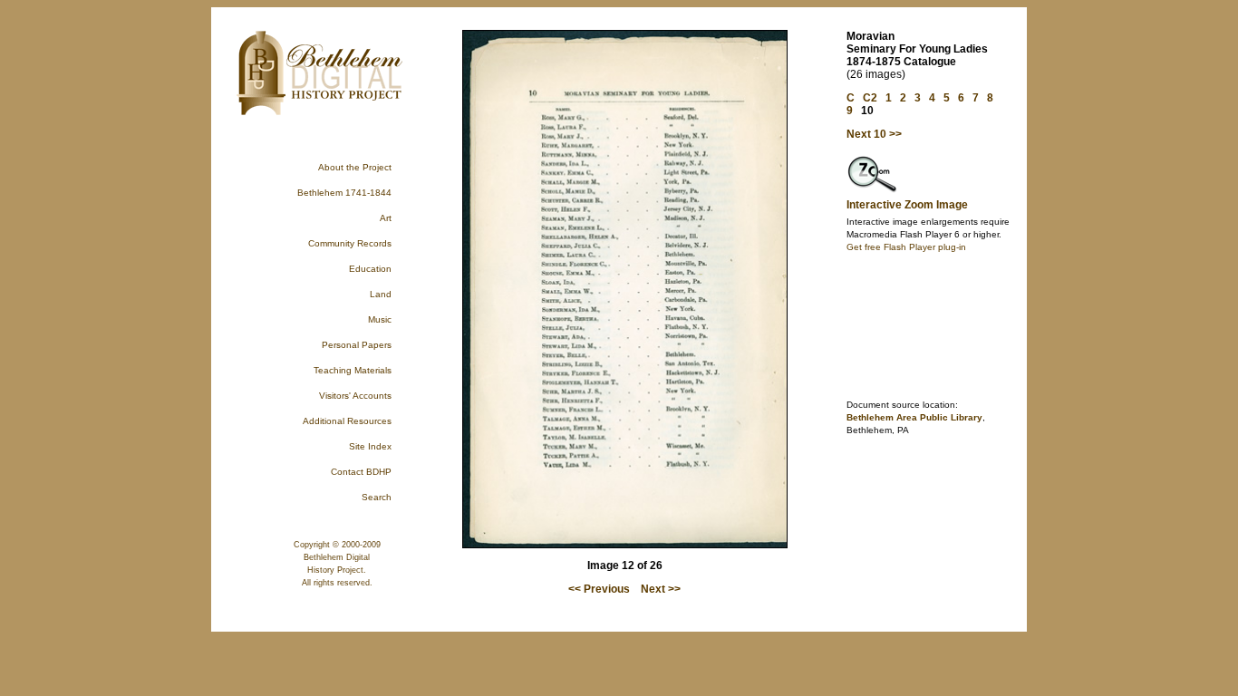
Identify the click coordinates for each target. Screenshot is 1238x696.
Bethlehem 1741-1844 (344, 193)
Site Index (370, 446)
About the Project (355, 167)
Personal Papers (357, 345)
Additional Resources (347, 421)
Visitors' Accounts (355, 396)
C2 (870, 98)
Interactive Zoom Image (907, 204)
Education (370, 269)
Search (377, 497)
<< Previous (599, 589)
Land (381, 294)
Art (386, 218)
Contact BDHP (361, 472)
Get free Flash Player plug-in (906, 247)
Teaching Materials (353, 370)
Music (380, 319)
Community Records (350, 243)
